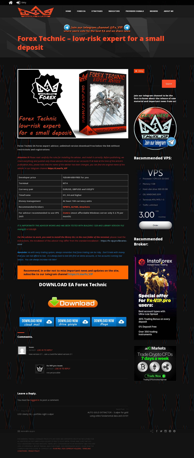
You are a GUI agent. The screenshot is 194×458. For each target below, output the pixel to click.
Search (169, 83)
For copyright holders (71, 449)
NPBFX (66, 206)
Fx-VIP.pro (57, 449)
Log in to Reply (44, 350)
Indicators (114, 11)
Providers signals (135, 11)
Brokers (154, 11)
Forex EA (81, 11)
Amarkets (84, 206)
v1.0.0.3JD (31, 229)
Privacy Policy (33, 451)
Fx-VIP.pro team (54, 365)
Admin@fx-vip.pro (28, 431)
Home (68, 11)
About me (168, 11)
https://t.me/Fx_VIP (57, 168)
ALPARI (74, 206)
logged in (34, 400)
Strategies (97, 11)
